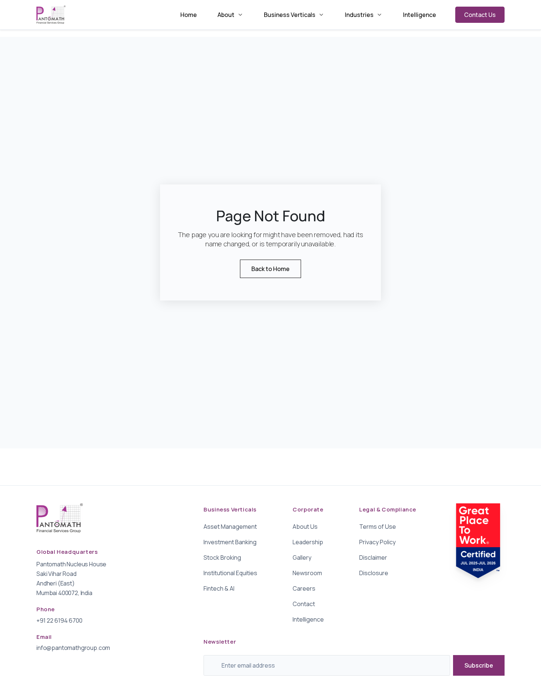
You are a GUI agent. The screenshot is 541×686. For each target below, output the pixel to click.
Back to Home (270, 269)
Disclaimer (373, 557)
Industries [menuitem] (359, 15)
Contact (304, 604)
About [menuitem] (226, 15)
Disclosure (373, 573)
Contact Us (480, 15)
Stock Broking (222, 557)
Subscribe (478, 665)
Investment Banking (230, 542)
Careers (304, 588)
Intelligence (419, 15)
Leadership (308, 542)
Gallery (302, 557)
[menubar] (308, 14)
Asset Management (230, 527)
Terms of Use (377, 527)
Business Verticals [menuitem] (289, 15)
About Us (305, 527)
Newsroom (307, 573)
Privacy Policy (377, 542)
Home (188, 15)
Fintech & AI (219, 588)
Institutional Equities (230, 573)
